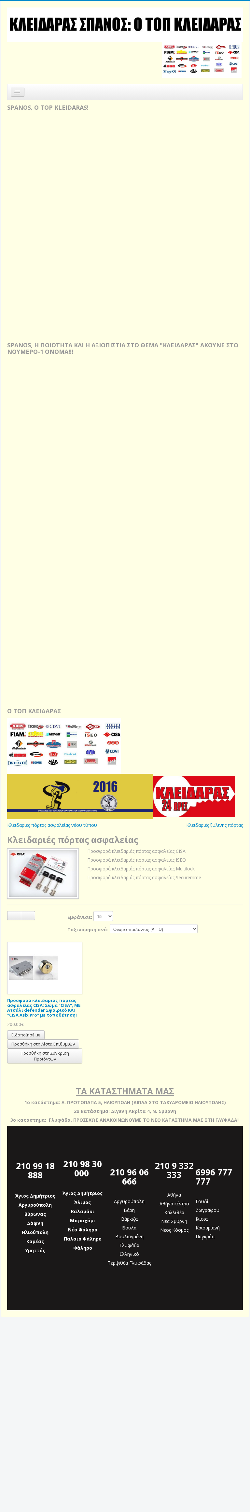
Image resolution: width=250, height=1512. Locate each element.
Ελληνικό (129, 1254)
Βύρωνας (35, 1214)
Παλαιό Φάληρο (83, 1239)
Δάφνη (35, 1223)
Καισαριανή (208, 1228)
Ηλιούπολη (35, 1232)
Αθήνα (174, 1195)
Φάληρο (82, 1248)
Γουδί (202, 1201)
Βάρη (129, 1210)
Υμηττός (35, 1250)
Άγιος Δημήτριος (35, 1196)
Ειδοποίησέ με (25, 1035)
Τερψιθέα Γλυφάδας (129, 1263)
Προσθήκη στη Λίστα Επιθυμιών (43, 1044)
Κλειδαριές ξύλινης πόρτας (214, 825)
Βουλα (129, 1228)
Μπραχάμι (82, 1220)
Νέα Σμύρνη (174, 1221)
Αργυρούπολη (35, 1205)
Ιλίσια (202, 1219)
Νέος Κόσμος (174, 1230)
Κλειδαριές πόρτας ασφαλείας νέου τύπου (52, 825)
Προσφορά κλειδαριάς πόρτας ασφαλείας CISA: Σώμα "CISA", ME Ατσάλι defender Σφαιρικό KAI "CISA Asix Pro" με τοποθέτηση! (43, 1007)
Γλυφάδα (129, 1245)
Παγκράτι (205, 1236)
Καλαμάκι (82, 1211)
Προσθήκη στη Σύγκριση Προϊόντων (45, 1056)
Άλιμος (82, 1202)
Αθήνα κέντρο (174, 1203)
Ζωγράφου (207, 1210)
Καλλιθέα (174, 1212)
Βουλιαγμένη (129, 1236)
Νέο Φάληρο (82, 1230)
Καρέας (35, 1241)
